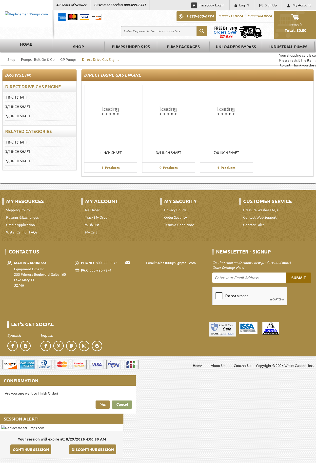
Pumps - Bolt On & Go (38, 59)
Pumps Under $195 (131, 46)
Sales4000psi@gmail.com (176, 262)
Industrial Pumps (288, 46)
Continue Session (31, 449)
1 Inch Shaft (16, 97)
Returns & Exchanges (22, 217)
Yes (103, 404)
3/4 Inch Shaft (17, 106)
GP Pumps (68, 59)
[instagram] (84, 346)
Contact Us (242, 365)
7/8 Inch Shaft (17, 116)
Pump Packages (183, 46)
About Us (218, 365)
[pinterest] (58, 346)
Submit (298, 277)
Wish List (92, 224)
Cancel (122, 404)
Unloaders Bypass (236, 46)
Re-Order (92, 210)
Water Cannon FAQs (21, 232)
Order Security (175, 217)
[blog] (25, 346)
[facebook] (12, 346)
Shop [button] (78, 46)
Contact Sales (253, 224)
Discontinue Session (93, 449)
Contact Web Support (260, 217)
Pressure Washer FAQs (260, 210)
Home (26, 44)
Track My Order (97, 217)
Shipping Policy (18, 210)
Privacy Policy (175, 210)
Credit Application (20, 224)
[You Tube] (71, 346)
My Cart (91, 232)
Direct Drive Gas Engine (100, 59)
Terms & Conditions (179, 224)
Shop (11, 59)
